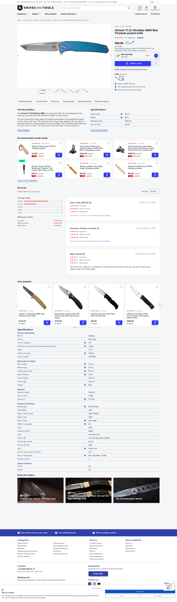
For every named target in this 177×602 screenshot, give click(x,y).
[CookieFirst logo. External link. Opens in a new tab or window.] (3, 590)
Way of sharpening (24, 455)
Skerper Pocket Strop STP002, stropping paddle (44, 147)
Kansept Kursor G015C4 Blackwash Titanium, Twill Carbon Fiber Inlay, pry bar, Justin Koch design (43, 168)
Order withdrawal (96, 554)
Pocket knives (27, 20)
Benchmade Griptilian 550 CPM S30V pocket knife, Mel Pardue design (67, 316)
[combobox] (154, 191)
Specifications (84, 101)
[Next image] (110, 55)
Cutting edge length (25, 371)
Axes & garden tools (60, 546)
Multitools (21, 548)
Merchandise (130, 548)
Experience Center (96, 546)
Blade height (22, 364)
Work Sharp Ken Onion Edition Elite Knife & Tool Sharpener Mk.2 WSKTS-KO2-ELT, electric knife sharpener (141, 148)
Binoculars (57, 551)
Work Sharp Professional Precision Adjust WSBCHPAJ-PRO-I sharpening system (91, 148)
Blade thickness (23, 374)
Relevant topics (102, 101)
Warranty (93, 548)
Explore (35, 14)
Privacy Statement (96, 556)
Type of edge (22, 420)
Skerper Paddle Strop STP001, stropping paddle (140, 167)
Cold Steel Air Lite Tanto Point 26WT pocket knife (103, 315)
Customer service (95, 543)
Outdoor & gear (59, 543)
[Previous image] (17, 55)
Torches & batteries (60, 548)
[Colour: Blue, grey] (121, 78)
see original (106, 215)
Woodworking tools (60, 554)
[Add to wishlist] (156, 63)
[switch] (169, 588)
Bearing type (22, 406)
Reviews (55, 101)
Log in (146, 10)
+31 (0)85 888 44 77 (26, 569)
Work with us (130, 551)
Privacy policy (97, 588)
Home (19, 20)
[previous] (21, 304)
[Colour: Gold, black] (117, 78)
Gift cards (129, 546)
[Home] (35, 7)
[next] (156, 304)
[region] (64, 59)
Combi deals (41, 101)
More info (124, 56)
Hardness (21, 399)
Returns (92, 551)
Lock (19, 448)
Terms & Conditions (96, 559)
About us (128, 543)
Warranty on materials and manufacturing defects (36, 346)
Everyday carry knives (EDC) (42, 20)
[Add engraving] (156, 55)
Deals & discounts (68, 14)
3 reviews (131, 37)
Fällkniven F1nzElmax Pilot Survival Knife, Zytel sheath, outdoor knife (138, 316)
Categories (21, 14)
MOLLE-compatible (24, 424)
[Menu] (173, 581)
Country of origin (23, 353)
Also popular (68, 101)
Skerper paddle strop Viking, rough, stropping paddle (91, 167)
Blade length (95, 114)
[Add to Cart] (59, 155)
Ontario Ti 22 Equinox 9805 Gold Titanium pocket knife (31, 315)
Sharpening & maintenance (27, 551)
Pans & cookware (23, 556)
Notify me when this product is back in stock (131, 69)
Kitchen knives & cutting (26, 554)
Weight (93, 117)
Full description (25, 101)
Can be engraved (23, 343)
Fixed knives (21, 546)
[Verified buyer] (90, 203)
